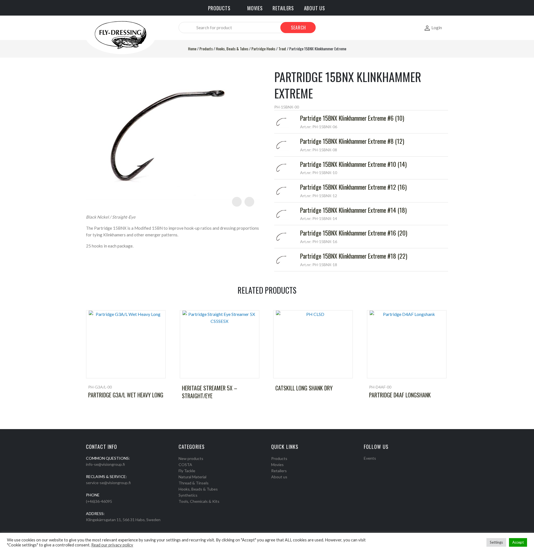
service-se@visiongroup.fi (108, 482)
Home (192, 48)
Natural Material (192, 476)
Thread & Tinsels (194, 483)
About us (279, 476)
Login (436, 27)
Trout (282, 48)
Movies (277, 464)
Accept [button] (518, 542)
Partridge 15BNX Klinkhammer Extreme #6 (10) (352, 117)
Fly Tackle (187, 470)
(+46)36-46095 (99, 501)
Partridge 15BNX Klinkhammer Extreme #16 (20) (353, 232)
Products (206, 48)
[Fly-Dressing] (120, 34)
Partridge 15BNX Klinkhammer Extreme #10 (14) (353, 164)
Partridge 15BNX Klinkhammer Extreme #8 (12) (352, 141)
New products (191, 458)
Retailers (279, 470)
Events (370, 458)
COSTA (185, 464)
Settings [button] (496, 542)
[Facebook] (366, 465)
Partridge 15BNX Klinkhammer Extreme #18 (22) (353, 255)
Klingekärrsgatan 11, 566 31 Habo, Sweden (123, 519)
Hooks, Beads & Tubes (232, 48)
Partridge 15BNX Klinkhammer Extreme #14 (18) (353, 210)
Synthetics (188, 495)
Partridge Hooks (263, 48)
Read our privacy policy (112, 545)
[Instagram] (373, 465)
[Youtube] (380, 465)
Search (298, 27)
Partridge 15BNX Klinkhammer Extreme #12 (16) (353, 186)
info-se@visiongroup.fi (105, 464)
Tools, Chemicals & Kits (199, 501)
